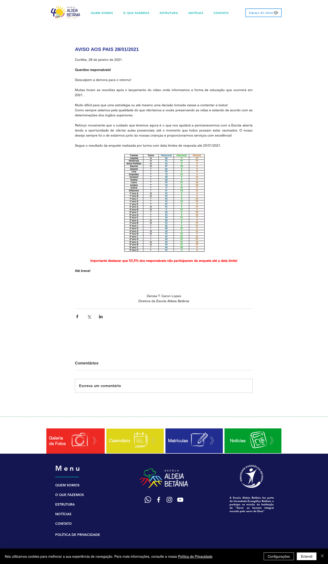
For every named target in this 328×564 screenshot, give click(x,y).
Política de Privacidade (195, 556)
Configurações (279, 556)
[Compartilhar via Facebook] (77, 316)
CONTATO (63, 523)
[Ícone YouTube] (180, 499)
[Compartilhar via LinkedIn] (100, 316)
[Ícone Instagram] (169, 499)
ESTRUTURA (65, 504)
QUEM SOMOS (67, 485)
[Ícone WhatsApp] (148, 499)
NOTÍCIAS (63, 514)
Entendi (306, 556)
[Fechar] (322, 556)
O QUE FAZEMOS (69, 495)
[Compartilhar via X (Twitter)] (89, 316)
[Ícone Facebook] (158, 499)
